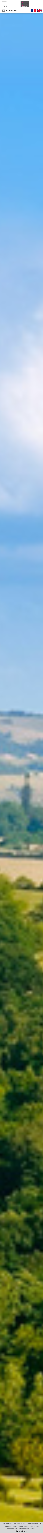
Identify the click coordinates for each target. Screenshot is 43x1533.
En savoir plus (21, 1531)
